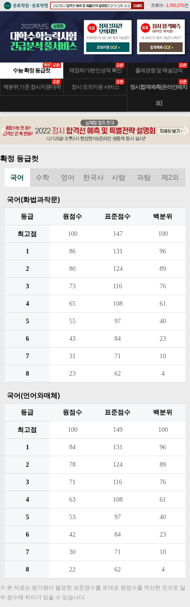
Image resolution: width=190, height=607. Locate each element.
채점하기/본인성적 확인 (95, 70)
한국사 (93, 177)
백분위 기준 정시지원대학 (32, 87)
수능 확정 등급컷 (31, 70)
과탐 (144, 177)
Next (182, 130)
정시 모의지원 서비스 (95, 87)
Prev (7, 130)
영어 (68, 177)
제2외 (170, 177)
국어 (17, 177)
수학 (42, 177)
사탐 (118, 177)
